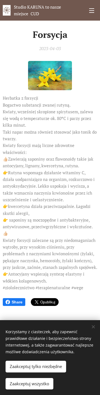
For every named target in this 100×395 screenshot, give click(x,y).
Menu (91, 10)
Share (17, 302)
